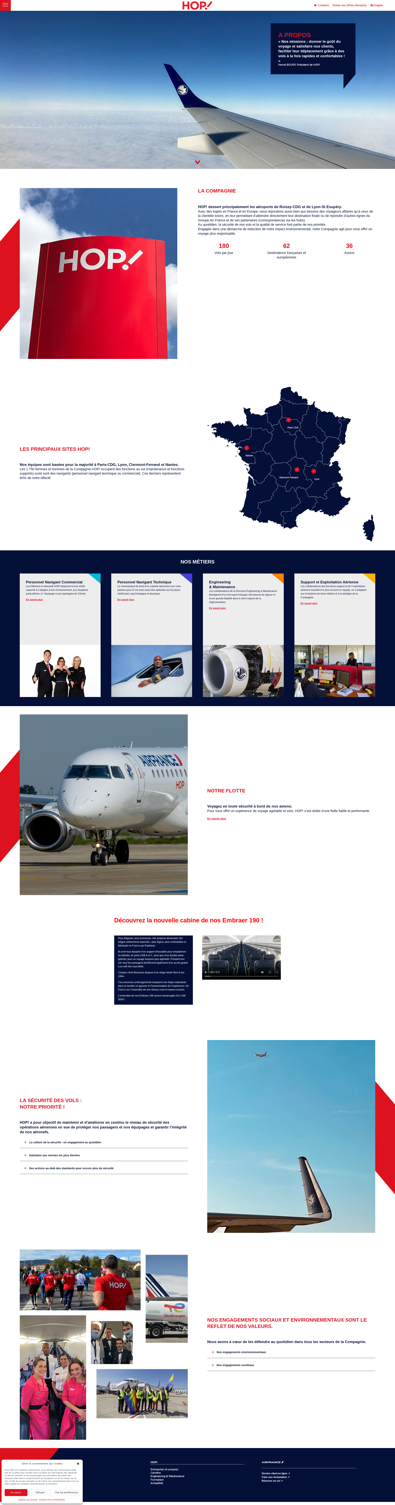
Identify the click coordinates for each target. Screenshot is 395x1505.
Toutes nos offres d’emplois (349, 5)
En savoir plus (34, 599)
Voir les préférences (66, 1492)
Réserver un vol (272, 1481)
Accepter (15, 1492)
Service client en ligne (276, 1473)
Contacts (323, 5)
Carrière (156, 1472)
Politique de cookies (28, 1499)
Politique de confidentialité (52, 1499)
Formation (157, 1479)
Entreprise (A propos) (164, 1469)
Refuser (40, 1492)
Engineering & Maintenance (167, 1476)
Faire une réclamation (276, 1477)
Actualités (157, 1483)
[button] (78, 1463)
